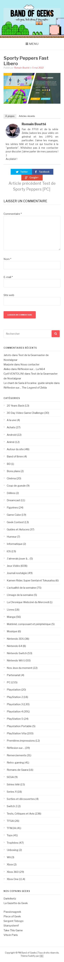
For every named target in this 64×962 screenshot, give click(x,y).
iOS (9, 551)
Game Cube (14, 514)
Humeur (12, 536)
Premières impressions (21, 740)
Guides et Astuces (18, 529)
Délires (11, 493)
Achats (11, 427)
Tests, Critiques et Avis (20, 813)
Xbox (10, 864)
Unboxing (12, 850)
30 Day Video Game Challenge (25, 413)
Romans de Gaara (17, 769)
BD (9, 464)
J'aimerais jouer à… (18, 558)
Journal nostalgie (17, 573)
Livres (10, 609)
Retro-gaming (15, 762)
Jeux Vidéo (13, 565)
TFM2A (11, 828)
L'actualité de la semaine (21, 587)
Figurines (12, 507)
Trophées (12, 842)
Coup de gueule (16, 485)
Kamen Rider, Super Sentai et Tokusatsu (31, 580)
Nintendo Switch (17, 653)
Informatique (14, 544)
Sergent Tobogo (13, 921)
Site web (9, 295)
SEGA (10, 777)
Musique (12, 631)
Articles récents (27, 116)
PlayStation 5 (15, 718)
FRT (42, 956)
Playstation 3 (15, 704)
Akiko (7, 369)
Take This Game (13, 930)
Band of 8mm (15, 456)
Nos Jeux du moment (19, 668)
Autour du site (15, 449)
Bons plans (13, 471)
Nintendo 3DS (15, 638)
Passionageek (12, 911)
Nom (7, 259)
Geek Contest (15, 522)
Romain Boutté (21, 67)
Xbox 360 (13, 872)
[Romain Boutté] (13, 137)
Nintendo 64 (14, 646)
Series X (12, 791)
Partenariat (13, 675)
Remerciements (16, 755)
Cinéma (11, 478)
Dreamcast (13, 500)
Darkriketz (10, 898)
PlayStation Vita (16, 733)
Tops (10, 835)
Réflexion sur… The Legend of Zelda (25, 387)
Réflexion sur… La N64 (31, 369)
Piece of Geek (12, 916)
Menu (34, 44)
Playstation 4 (15, 711)
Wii (9, 857)
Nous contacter (29, 364)
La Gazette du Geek (16, 903)
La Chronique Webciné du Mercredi (28, 602)
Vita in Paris (11, 935)
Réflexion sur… (16, 748)
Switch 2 (12, 806)
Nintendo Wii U (16, 660)
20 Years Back (15, 405)
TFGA (10, 820)
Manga (11, 616)
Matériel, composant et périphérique (29, 624)
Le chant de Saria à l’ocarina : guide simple (28, 383)
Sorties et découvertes (21, 799)
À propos (10, 116)
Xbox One (12, 879)
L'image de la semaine (20, 595)
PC (8, 682)
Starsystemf (11, 925)
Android (11, 434)
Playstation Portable (19, 726)
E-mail (8, 277)
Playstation (14, 689)
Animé (11, 442)
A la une (11, 420)
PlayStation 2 (15, 697)
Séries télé (13, 784)
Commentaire (13, 213)
